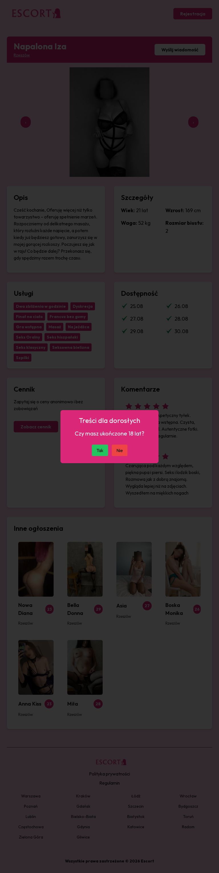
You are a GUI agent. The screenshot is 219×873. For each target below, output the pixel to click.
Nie (119, 450)
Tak (100, 450)
